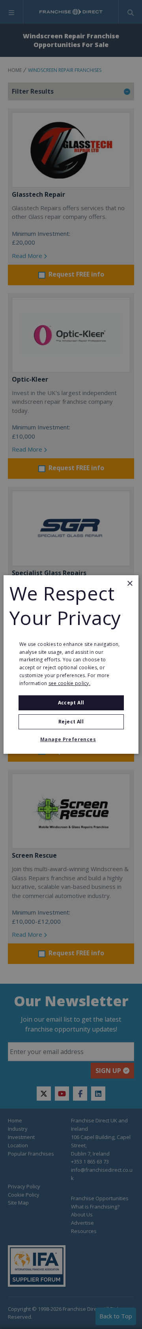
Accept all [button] (71, 702)
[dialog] (71, 664)
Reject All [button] (71, 721)
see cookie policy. (69, 683)
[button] (71, 739)
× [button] (130, 584)
